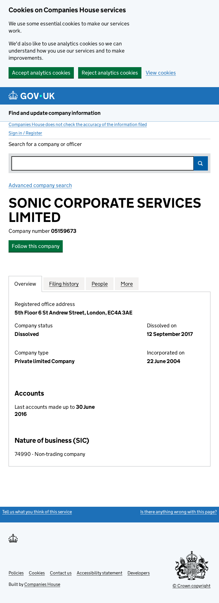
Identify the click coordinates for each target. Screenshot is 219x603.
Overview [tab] (25, 284)
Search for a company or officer (45, 144)
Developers (138, 573)
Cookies (37, 573)
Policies (16, 573)
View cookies (161, 72)
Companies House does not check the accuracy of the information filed (78, 124)
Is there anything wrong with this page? (178, 511)
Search (201, 163)
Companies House (42, 584)
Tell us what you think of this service (37, 511)
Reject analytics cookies (110, 72)
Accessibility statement (99, 573)
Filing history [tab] (64, 284)
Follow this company (36, 246)
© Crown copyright (191, 585)
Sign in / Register (25, 133)
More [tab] (127, 284)
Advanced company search (40, 185)
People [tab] (100, 284)
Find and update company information (55, 113)
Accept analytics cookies (41, 72)
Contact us (61, 573)
